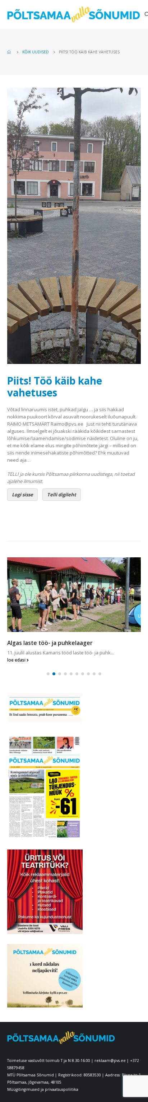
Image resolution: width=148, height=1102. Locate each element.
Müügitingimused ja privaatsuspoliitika (42, 1089)
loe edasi (17, 660)
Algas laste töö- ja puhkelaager (50, 643)
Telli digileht (61, 494)
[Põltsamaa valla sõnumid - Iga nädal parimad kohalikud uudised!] (73, 14)
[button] (48, 674)
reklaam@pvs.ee (110, 1060)
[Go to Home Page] (9, 52)
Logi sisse (22, 494)
